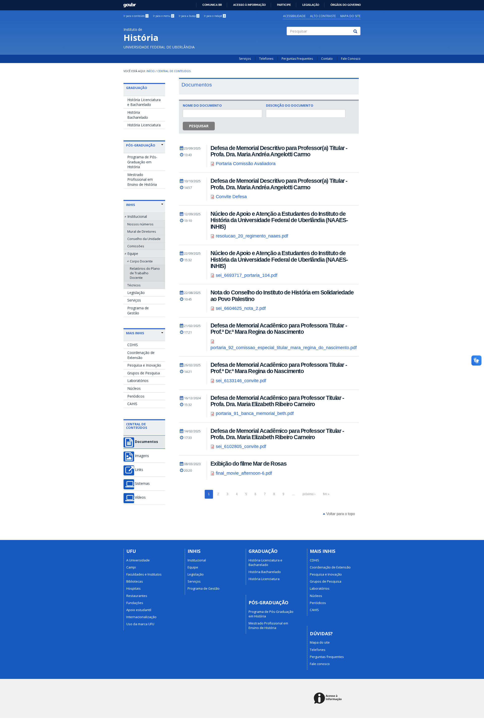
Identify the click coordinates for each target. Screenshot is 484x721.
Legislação (310, 5)
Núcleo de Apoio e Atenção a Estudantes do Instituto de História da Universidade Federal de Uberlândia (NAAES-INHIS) (279, 220)
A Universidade (138, 560)
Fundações (134, 602)
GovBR (128, 4)
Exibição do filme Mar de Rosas (248, 463)
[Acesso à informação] (328, 698)
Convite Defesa (231, 196)
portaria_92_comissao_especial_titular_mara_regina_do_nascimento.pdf (283, 347)
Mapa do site (350, 16)
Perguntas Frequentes (297, 58)
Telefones (266, 58)
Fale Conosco (350, 58)
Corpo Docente (141, 261)
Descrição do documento (289, 105)
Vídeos (140, 497)
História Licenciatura (144, 125)
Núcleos (134, 388)
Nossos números (140, 224)
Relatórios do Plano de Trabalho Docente (145, 273)
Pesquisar (198, 126)
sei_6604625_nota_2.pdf (241, 308)
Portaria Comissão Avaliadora (246, 163)
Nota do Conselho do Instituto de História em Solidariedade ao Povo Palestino (282, 295)
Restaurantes (136, 595)
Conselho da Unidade (144, 238)
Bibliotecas (134, 581)
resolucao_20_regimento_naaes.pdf (252, 235)
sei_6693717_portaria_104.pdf (246, 275)
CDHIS (132, 344)
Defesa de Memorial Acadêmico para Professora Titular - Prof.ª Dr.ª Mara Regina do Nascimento (278, 328)
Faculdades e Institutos (144, 574)
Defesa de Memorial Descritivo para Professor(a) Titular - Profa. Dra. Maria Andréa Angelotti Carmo (278, 151)
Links (139, 469)
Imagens (142, 456)
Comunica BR (212, 5)
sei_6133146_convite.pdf (241, 380)
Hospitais (133, 588)
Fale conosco (320, 664)
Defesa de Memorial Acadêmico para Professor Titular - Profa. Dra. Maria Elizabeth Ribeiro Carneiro (277, 401)
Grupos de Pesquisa (143, 373)
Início (150, 71)
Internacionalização (141, 617)
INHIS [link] (130, 204)
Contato (327, 58)
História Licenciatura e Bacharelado (144, 102)
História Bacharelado (137, 115)
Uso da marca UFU (140, 624)
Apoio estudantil (138, 610)
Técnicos (134, 285)
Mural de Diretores (141, 231)
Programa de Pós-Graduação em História (142, 162)
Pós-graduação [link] (140, 145)
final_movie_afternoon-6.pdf (244, 473)
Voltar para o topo (340, 514)
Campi (131, 567)
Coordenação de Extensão (141, 355)
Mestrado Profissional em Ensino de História (142, 179)
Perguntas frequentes (327, 656)
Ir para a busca (189, 16)
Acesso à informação (249, 5)
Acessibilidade (294, 16)
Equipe (132, 253)
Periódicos (135, 396)
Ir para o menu (163, 16)
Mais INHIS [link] (135, 333)
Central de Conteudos (174, 71)
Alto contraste (323, 16)
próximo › (308, 494)
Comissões (135, 246)
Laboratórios (137, 380)
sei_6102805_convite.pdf (241, 446)
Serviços (245, 58)
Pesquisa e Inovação (144, 365)
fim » (326, 494)
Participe (284, 5)
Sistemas (142, 483)
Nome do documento (202, 105)
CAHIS (132, 403)
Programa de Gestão (138, 310)
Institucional (137, 216)
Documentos (146, 441)
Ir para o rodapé (214, 16)
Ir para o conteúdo (136, 16)
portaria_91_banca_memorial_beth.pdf (255, 413)
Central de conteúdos (136, 426)
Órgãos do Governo (345, 5)
